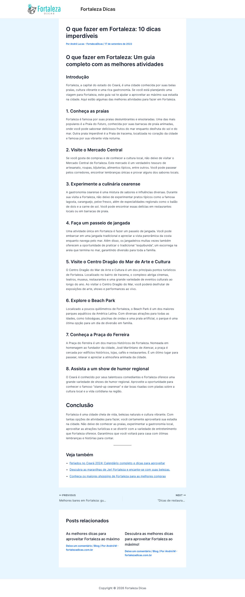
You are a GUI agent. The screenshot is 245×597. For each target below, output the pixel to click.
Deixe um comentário (79, 545)
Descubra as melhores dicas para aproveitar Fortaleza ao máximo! (149, 539)
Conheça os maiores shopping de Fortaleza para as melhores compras (118, 476)
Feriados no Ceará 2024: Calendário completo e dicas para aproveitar (117, 463)
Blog (97, 545)
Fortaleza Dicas (98, 9)
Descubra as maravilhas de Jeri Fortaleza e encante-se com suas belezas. (120, 469)
